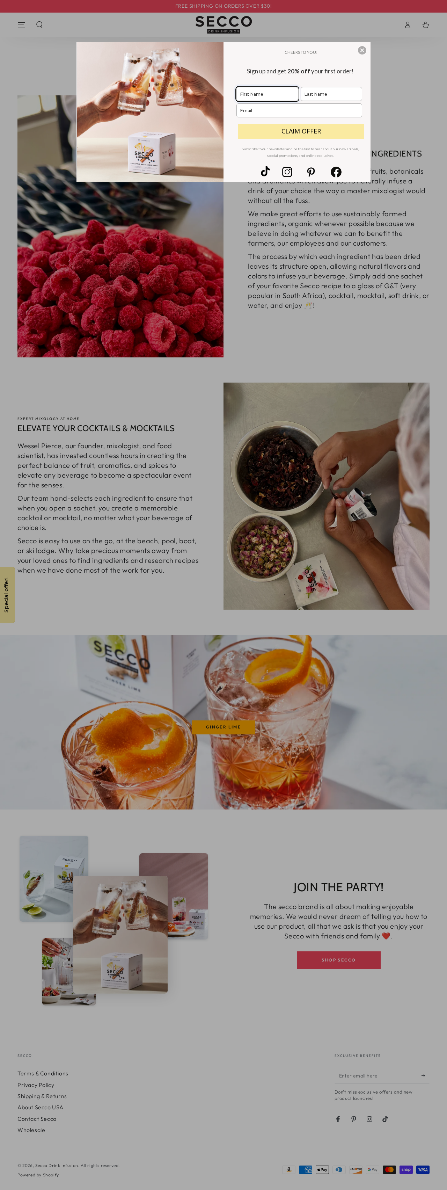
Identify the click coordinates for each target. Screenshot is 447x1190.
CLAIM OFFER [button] (301, 131)
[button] (362, 50)
